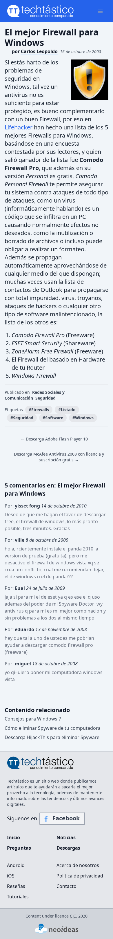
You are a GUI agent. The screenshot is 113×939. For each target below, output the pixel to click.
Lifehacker (18, 127)
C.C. (73, 916)
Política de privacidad (80, 876)
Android (16, 865)
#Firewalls (39, 409)
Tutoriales (18, 896)
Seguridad (45, 398)
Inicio (13, 837)
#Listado (67, 409)
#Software (53, 417)
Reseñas (16, 886)
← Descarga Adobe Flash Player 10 (54, 439)
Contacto (66, 886)
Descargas (68, 848)
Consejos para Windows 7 (33, 719)
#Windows (83, 417)
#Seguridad (21, 417)
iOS (10, 876)
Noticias (66, 837)
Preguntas (19, 848)
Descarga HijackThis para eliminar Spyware (52, 737)
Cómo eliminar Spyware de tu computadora (53, 728)
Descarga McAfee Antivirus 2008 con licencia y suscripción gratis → (59, 457)
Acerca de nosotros (78, 865)
